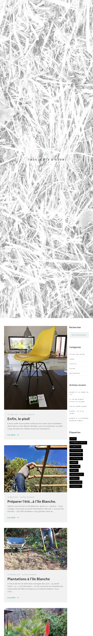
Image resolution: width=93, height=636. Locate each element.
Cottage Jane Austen (76, 354)
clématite (75, 446)
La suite (11, 435)
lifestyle (73, 363)
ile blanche (76, 458)
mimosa (74, 470)
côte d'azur (76, 454)
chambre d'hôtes (78, 442)
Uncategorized (74, 373)
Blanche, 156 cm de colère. (76, 412)
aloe (73, 438)
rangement (75, 486)
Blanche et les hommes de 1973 (78, 393)
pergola (74, 478)
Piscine (72, 368)
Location (75, 466)
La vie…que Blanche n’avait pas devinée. (77, 400)
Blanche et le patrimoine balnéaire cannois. (78, 419)
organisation (76, 474)
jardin (71, 359)
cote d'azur (76, 450)
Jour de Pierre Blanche (78, 406)
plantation (76, 482)
